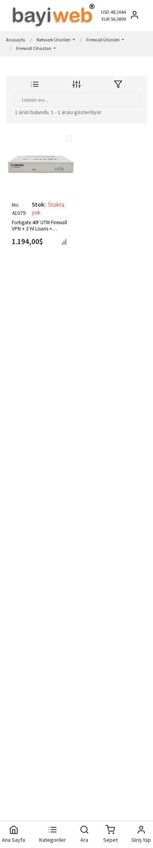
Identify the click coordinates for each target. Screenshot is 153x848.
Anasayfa (15, 40)
